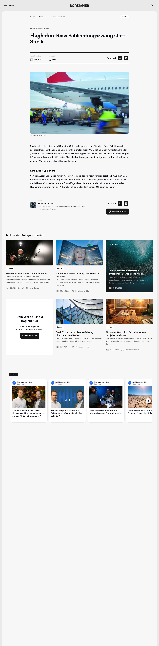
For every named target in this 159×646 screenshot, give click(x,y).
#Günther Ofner (42, 28)
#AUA (32, 28)
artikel (41, 17)
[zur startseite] (79, 5)
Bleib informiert (119, 211)
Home (32, 17)
